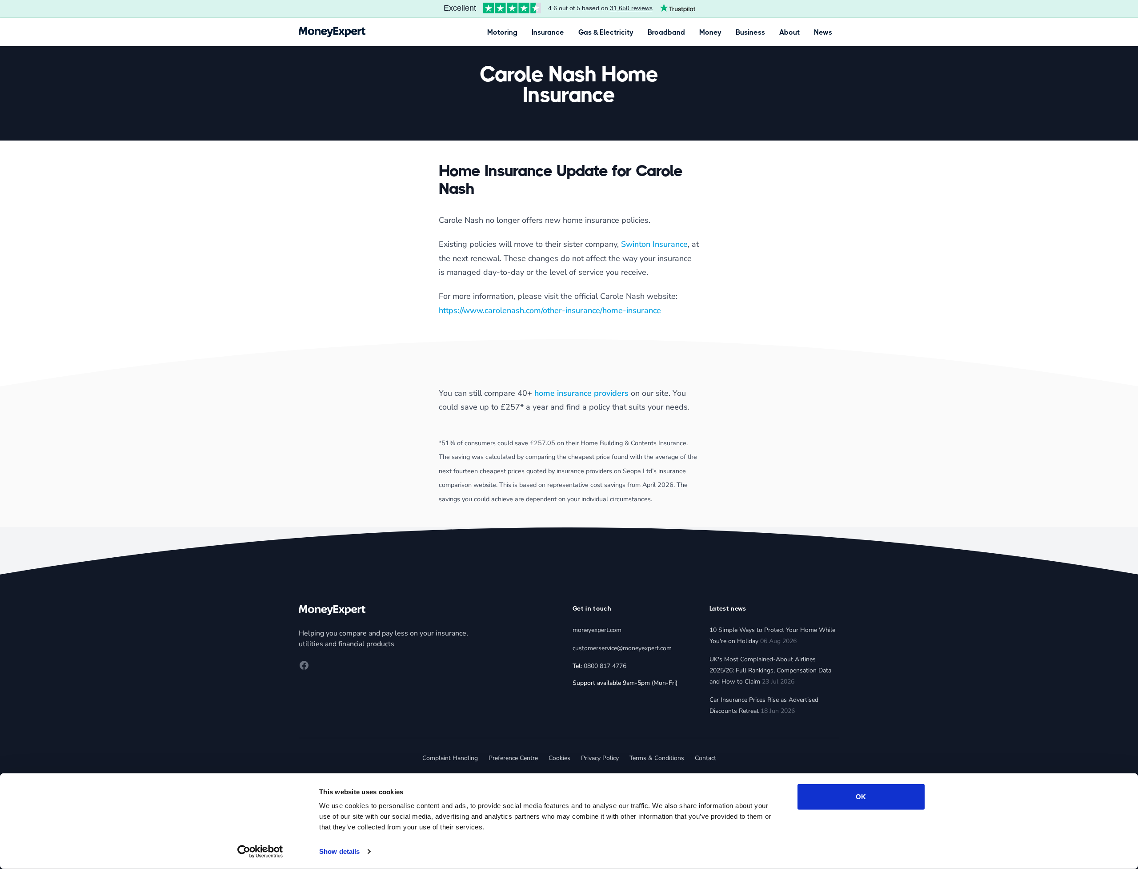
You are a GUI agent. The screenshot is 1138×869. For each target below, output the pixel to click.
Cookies (559, 758)
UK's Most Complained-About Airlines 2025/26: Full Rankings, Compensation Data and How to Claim (770, 670)
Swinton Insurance (654, 244)
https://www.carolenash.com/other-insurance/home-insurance (550, 310)
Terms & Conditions (656, 758)
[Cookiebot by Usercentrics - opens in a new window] (260, 851)
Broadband (666, 32)
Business (750, 32)
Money (710, 32)
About (789, 32)
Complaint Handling (450, 758)
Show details (339, 851)
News (823, 32)
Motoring (502, 32)
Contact (705, 758)
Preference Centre (513, 758)
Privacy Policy (600, 758)
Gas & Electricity (605, 32)
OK (861, 797)
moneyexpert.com (597, 630)
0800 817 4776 (605, 666)
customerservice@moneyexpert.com (622, 648)
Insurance (548, 32)
